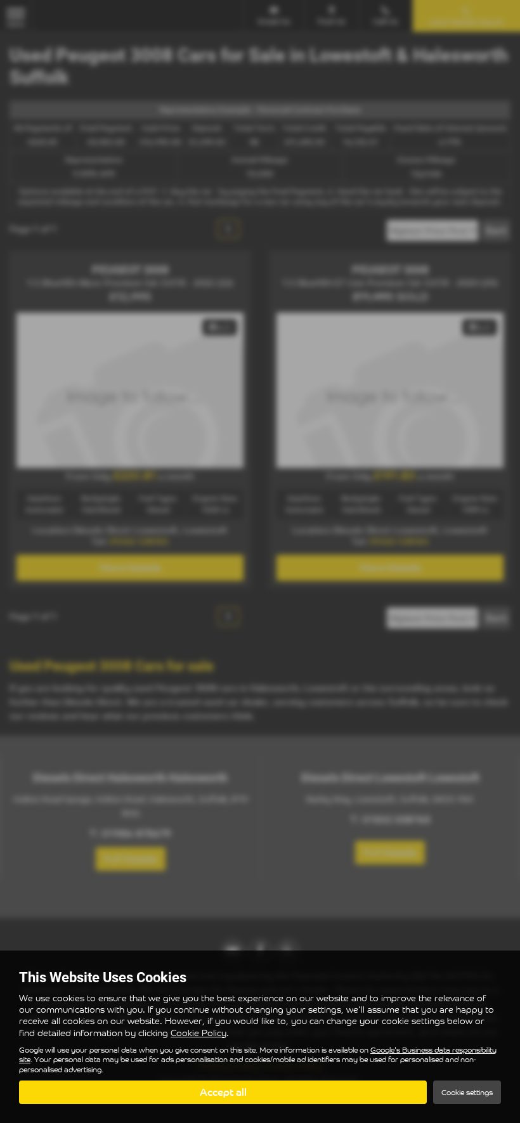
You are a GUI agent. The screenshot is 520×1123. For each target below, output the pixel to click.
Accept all (223, 1092)
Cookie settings (467, 1092)
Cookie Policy (198, 1032)
